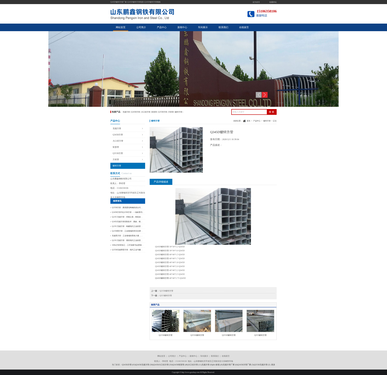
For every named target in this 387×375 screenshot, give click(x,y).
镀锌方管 (178, 112)
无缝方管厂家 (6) (230, 365)
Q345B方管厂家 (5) (245, 365)
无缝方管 (126, 112)
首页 (248, 121)
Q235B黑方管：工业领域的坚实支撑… (127, 231)
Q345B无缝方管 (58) (144, 365)
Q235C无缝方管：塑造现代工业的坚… (127, 240)
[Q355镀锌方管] (260, 331)
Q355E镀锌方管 (197, 335)
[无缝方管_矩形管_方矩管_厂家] (155, 21)
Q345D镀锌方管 (162, 278)
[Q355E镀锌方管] (197, 331)
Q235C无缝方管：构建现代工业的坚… (127, 226)
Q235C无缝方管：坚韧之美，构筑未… (127, 217)
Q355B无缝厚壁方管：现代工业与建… (127, 250)
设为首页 (256, 2)
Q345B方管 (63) (128, 365)
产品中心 (162, 27)
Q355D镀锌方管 (229, 335)
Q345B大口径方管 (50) (162, 365)
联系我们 (223, 27)
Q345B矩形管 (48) (180, 365)
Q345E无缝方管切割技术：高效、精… (127, 222)
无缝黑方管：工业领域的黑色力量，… (127, 236)
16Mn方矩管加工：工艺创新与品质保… (127, 245)
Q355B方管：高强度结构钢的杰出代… (127, 207)
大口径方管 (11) (195, 365)
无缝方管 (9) (207, 365)
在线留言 (244, 27)
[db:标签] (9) (217, 365)
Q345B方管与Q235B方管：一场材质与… (128, 212)
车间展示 (203, 27)
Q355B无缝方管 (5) (262, 365)
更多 (273, 365)
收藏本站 (273, 2)
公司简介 (141, 27)
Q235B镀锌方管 (166, 291)
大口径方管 (145, 112)
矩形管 (154, 112)
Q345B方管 (135, 112)
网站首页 (120, 27)
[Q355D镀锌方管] (229, 331)
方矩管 (171, 112)
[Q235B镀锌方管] (166, 331)
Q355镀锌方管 (165, 295)
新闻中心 (182, 27)
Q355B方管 (162, 112)
